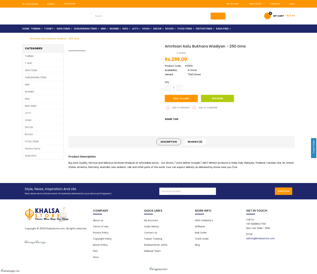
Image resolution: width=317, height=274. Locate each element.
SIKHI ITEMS (31, 70)
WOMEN (29, 91)
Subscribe (283, 191)
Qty (167, 82)
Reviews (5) (195, 142)
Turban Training (153, 238)
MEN (27, 84)
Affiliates (200, 226)
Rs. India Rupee (30, 3)
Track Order (79, 3)
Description (169, 142)
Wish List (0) (255, 3)
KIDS (27, 98)
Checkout (275, 3)
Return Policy (100, 245)
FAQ (95, 251)
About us (98, 220)
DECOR (29, 127)
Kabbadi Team (152, 251)
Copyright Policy (102, 238)
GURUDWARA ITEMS (35, 77)
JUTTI (28, 113)
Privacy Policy (100, 232)
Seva (96, 257)
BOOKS (29, 134)
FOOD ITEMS (32, 141)
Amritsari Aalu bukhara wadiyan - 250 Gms (54, 39)
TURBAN (29, 56)
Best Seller (31, 106)
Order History (151, 226)
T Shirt (28, 63)
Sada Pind (30, 155)
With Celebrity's (204, 220)
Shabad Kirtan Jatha (155, 245)
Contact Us (150, 232)
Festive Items (32, 148)
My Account (151, 220)
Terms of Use (100, 226)
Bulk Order (201, 232)
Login (292, 3)
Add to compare (208, 107)
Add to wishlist (181, 107)
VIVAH (28, 120)
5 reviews (181, 53)
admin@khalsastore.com (260, 238)
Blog (197, 245)
